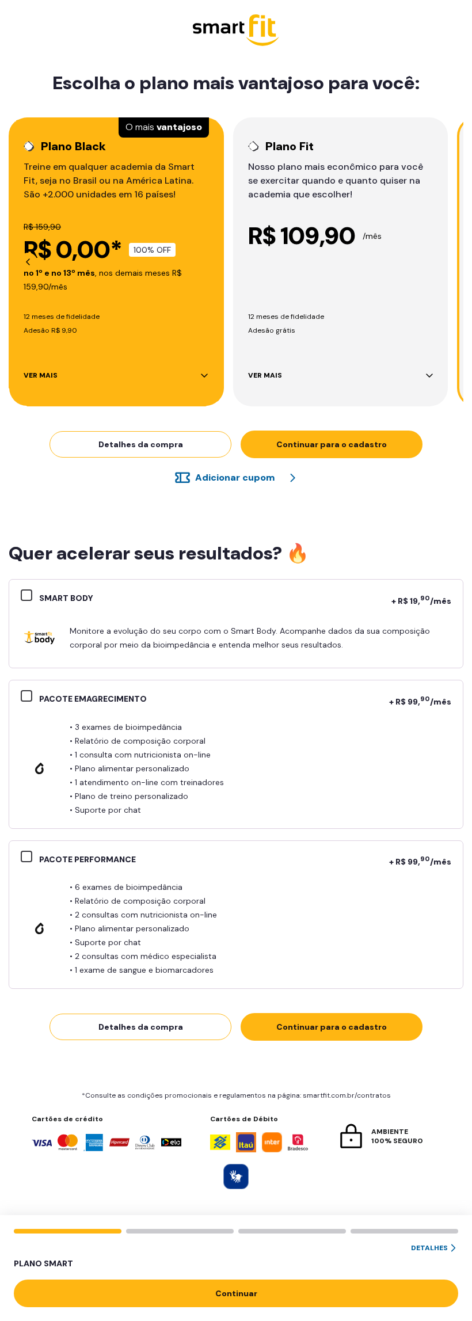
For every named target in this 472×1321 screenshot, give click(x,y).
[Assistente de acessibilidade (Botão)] (236, 1176)
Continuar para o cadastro (331, 444)
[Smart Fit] (236, 31)
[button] (236, 1256)
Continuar (236, 1293)
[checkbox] (30, 597)
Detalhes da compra (140, 444)
